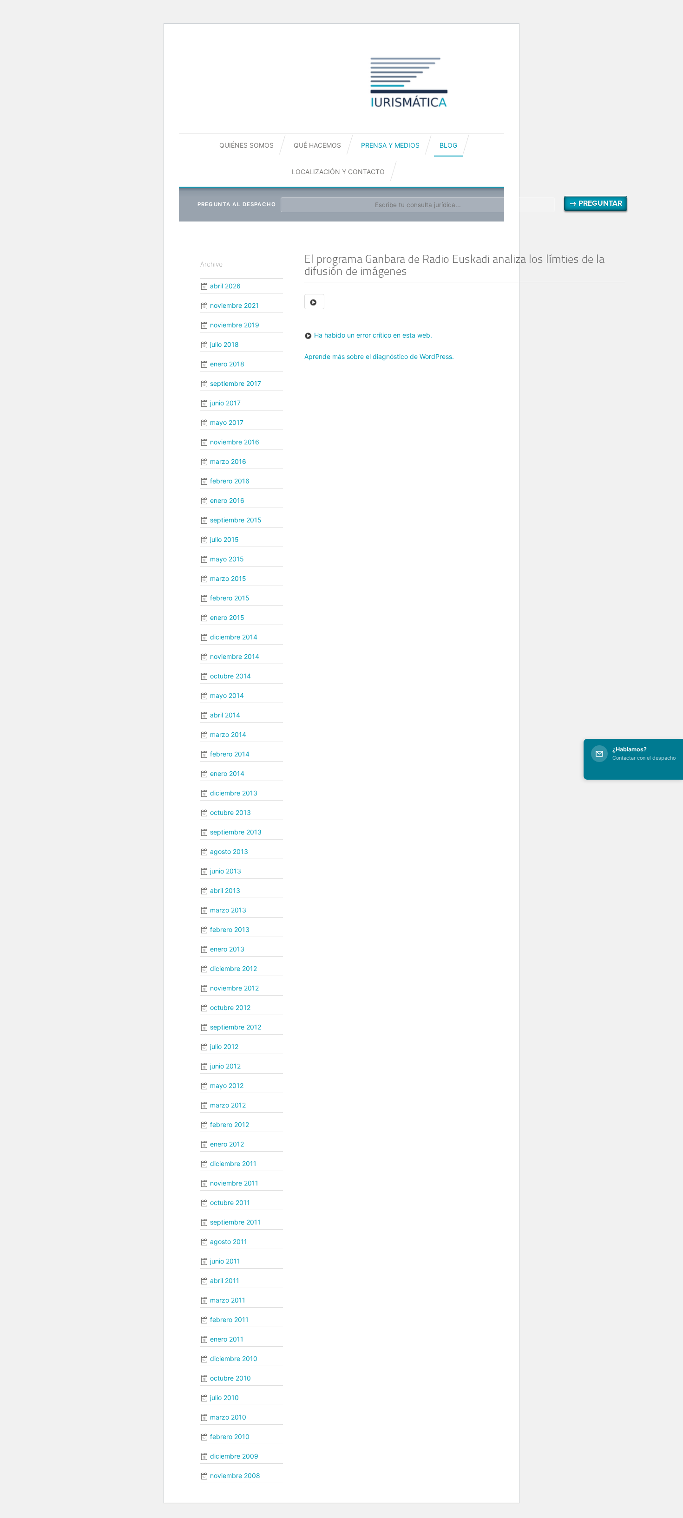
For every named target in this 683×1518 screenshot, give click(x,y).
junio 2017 (225, 403)
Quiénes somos (246, 145)
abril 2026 (225, 286)
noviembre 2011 (234, 1183)
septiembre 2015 (236, 520)
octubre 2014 (230, 676)
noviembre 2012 (234, 988)
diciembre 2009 (234, 1456)
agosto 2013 (229, 851)
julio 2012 (224, 1046)
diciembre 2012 (233, 968)
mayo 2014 (227, 695)
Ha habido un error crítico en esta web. (373, 335)
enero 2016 (227, 500)
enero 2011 (226, 1339)
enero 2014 (227, 773)
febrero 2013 (230, 929)
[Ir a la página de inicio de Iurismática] (409, 82)
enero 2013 (227, 949)
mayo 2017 (226, 422)
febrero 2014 (230, 754)
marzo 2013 (228, 910)
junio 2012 (225, 1066)
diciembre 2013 (233, 793)
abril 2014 (225, 715)
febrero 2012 (229, 1124)
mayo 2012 (226, 1085)
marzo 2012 (228, 1105)
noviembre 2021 (234, 305)
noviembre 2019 (234, 325)
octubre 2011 (230, 1202)
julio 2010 (224, 1397)
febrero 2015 (230, 598)
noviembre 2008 (235, 1475)
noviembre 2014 (234, 656)
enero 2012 (227, 1144)
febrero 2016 (230, 481)
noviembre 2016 (234, 442)
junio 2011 (225, 1261)
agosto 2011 (228, 1241)
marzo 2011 (227, 1300)
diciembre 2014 (233, 637)
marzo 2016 (228, 461)
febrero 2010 (230, 1436)
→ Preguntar (595, 203)
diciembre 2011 (233, 1163)
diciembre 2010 (233, 1358)
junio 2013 (225, 871)
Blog (448, 145)
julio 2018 (224, 344)
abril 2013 (225, 890)
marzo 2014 (228, 734)
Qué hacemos (317, 145)
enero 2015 (227, 617)
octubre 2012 (230, 1007)
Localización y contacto (338, 172)
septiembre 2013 (236, 832)
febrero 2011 (229, 1319)
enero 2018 (227, 364)
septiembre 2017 (235, 383)
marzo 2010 (228, 1417)
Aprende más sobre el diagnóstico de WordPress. (379, 356)
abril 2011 (224, 1280)
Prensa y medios (390, 145)
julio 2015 (224, 539)
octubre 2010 (230, 1378)
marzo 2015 (228, 578)
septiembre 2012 (235, 1027)
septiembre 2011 (235, 1222)
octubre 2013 (230, 812)
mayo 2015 (227, 559)
